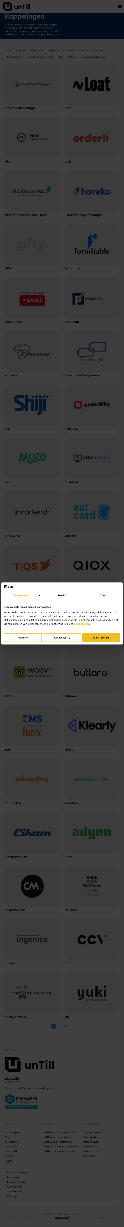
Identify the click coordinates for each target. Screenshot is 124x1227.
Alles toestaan (101, 637)
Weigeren (22, 637)
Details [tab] (62, 595)
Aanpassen (60, 637)
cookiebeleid (81, 623)
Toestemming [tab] (21, 595)
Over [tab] (102, 595)
